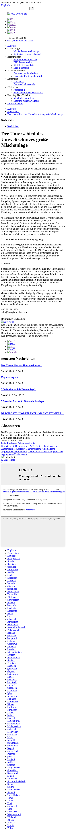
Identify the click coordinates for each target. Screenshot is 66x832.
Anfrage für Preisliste (11, 440)
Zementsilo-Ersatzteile (24, 84)
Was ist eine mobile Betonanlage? (18, 389)
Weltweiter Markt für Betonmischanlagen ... (24, 401)
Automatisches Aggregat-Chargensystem (21, 448)
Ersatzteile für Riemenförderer (28, 92)
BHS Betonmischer (23, 62)
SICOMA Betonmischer (25, 59)
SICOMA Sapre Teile (24, 65)
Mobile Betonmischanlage (26, 51)
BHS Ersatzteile (21, 67)
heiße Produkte (8, 443)
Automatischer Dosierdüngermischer (45, 451)
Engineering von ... (11, 377)
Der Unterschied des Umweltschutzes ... (21, 365)
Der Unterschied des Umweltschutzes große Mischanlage (35, 114)
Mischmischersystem (24, 98)
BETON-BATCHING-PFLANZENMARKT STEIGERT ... (32, 413)
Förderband (19, 89)
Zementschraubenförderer (26, 73)
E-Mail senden (8, 459)
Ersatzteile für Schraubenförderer (29, 76)
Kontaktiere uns (15, 103)
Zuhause (11, 45)
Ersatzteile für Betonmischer (14, 446)
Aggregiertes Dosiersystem (14, 454)
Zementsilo (19, 81)
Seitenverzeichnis (26, 443)
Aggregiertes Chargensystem (43, 446)
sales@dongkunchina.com (20, 40)
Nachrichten (13, 111)
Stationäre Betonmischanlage (28, 54)
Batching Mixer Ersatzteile (26, 100)
